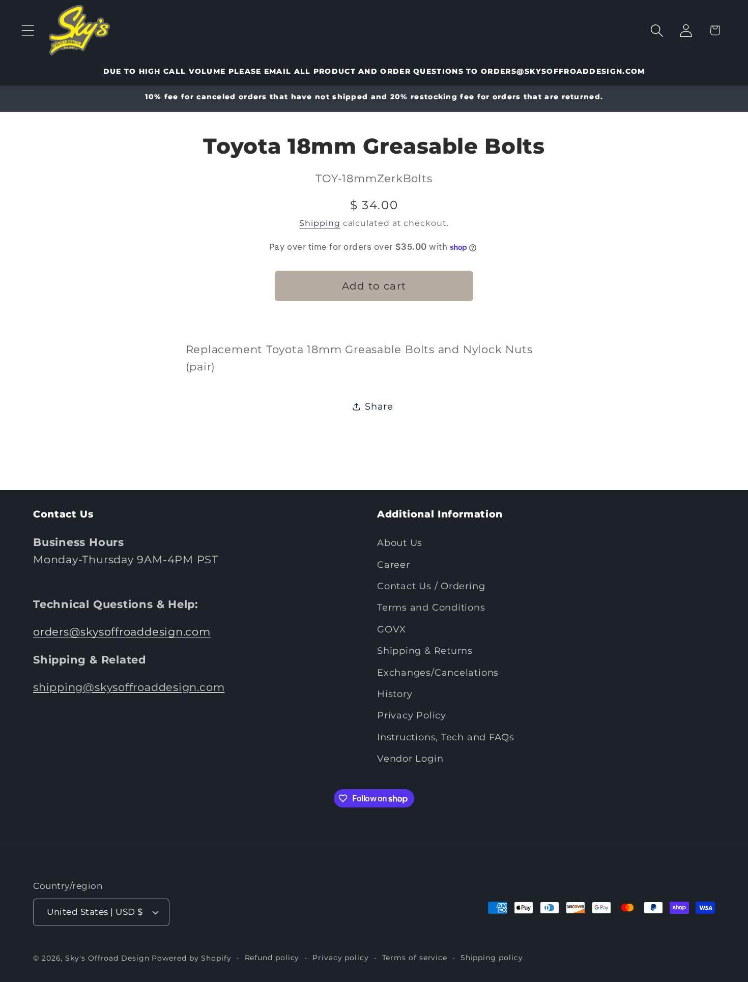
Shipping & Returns (425, 651)
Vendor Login (410, 758)
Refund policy (272, 957)
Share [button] (379, 406)
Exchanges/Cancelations (438, 672)
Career (393, 564)
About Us (399, 543)
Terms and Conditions (431, 608)
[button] (27, 30)
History (394, 694)
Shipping (319, 223)
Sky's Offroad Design (107, 957)
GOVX (391, 629)
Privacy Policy (411, 715)
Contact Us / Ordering (431, 586)
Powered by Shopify (191, 957)
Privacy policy (340, 957)
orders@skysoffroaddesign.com (122, 632)
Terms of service (415, 957)
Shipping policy (492, 957)
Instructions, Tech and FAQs (445, 737)
